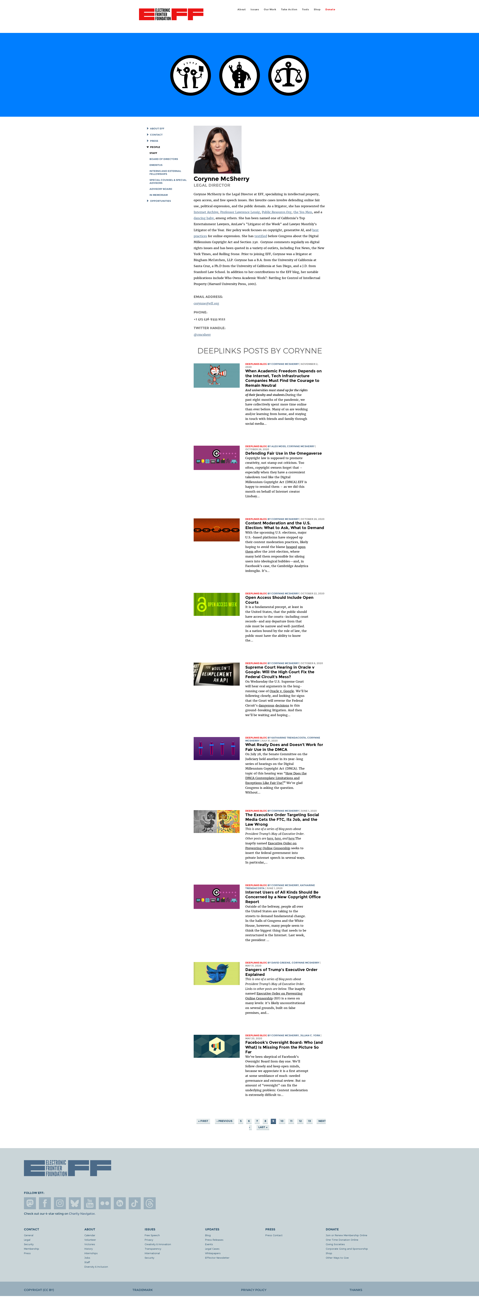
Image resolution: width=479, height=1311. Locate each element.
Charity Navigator (81, 1213)
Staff (153, 153)
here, (270, 838)
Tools (305, 9)
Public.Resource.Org (277, 212)
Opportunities (160, 201)
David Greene (280, 962)
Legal (27, 1239)
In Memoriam (159, 195)
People (155, 147)
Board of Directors (164, 159)
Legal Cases (212, 1248)
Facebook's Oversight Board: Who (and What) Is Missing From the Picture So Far (284, 1047)
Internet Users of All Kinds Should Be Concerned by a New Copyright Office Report (283, 897)
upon (302, 547)
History (88, 1248)
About (241, 9)
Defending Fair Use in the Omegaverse (283, 453)
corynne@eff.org (206, 303)
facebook (45, 1203)
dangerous (266, 705)
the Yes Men (302, 212)
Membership (31, 1248)
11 (291, 1121)
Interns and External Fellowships (165, 172)
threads (150, 1203)
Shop (317, 9)
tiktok (135, 1203)
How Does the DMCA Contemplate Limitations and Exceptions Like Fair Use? (276, 778)
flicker (105, 1203)
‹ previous (224, 1121)
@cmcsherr (202, 334)
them (249, 551)
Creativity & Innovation (158, 1244)
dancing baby (204, 218)
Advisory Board (161, 189)
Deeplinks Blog (256, 364)
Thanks (356, 1290)
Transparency (153, 1248)
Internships (91, 1253)
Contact (156, 134)
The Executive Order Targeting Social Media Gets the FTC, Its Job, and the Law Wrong (282, 819)
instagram (60, 1203)
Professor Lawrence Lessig (240, 212)
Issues (255, 9)
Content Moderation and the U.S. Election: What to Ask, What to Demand (284, 525)
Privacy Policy (253, 1290)
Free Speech (152, 1235)
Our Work (270, 9)
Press (154, 141)
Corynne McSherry (285, 364)
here (291, 838)
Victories (89, 1244)
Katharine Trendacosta (288, 737)
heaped (291, 547)
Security (28, 1244)
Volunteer (90, 1239)
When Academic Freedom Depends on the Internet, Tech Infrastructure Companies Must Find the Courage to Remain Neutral (283, 378)
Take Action (289, 9)
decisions (282, 705)
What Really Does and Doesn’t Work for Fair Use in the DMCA (284, 747)
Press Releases (214, 1239)
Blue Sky (75, 1203)
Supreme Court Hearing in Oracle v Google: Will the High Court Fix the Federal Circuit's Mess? (279, 672)
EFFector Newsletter (217, 1257)
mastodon (30, 1203)
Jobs (87, 1257)
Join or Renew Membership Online (346, 1235)
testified (260, 236)
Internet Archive (206, 212)
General (28, 1235)
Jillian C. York (310, 1035)
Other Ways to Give (337, 1257)
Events (209, 1244)
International (152, 1253)
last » (262, 1127)
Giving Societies (335, 1244)
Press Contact (274, 1235)
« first (203, 1121)
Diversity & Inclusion (96, 1266)
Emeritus (156, 165)
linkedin (120, 1203)
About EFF (157, 128)
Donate (330, 9)
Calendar (89, 1235)
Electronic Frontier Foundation (171, 16)
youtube (90, 1203)
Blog (208, 1235)
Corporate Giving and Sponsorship (347, 1248)
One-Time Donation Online (342, 1239)
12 (300, 1121)
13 (309, 1121)
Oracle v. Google (282, 691)
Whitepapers (213, 1253)
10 (281, 1121)
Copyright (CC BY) (39, 1290)
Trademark (142, 1290)
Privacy (149, 1239)
